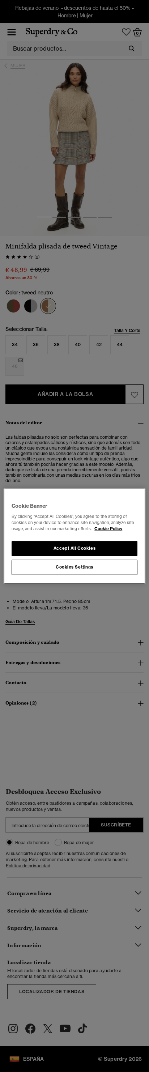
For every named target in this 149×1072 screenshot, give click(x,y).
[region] (74, 536)
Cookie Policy (108, 528)
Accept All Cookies (74, 547)
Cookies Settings (74, 566)
